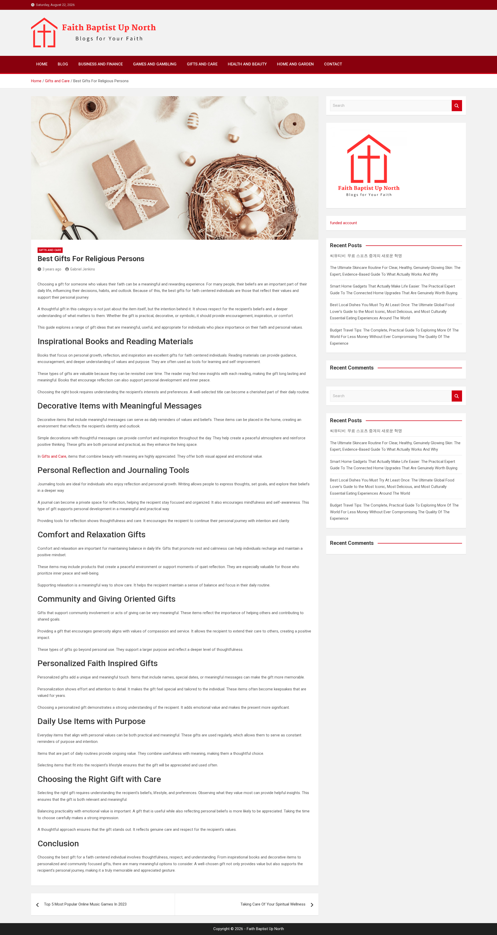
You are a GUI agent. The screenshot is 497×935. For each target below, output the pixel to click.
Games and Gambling (155, 64)
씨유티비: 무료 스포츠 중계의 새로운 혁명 (366, 255)
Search (457, 105)
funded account (343, 223)
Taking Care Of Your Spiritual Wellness (272, 904)
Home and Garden (295, 64)
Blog (63, 64)
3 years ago (51, 269)
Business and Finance (100, 64)
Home (41, 64)
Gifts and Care (202, 64)
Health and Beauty (247, 64)
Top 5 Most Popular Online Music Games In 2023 (85, 904)
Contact (333, 64)
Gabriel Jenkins (82, 269)
